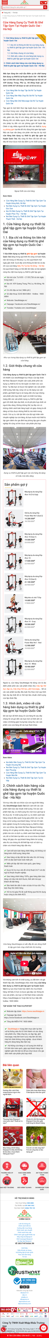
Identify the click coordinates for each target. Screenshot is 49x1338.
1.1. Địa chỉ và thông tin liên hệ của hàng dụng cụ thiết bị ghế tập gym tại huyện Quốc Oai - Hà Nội (26, 47)
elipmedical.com (24, 1301)
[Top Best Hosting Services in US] (24, 1271)
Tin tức (15, 13)
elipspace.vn (24, 1299)
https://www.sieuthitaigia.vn (33, 1011)
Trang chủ (7, 13)
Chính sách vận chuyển (24, 1230)
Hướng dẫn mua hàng (24, 1228)
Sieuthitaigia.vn (14, 1029)
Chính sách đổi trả (24, 1226)
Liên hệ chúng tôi (24, 1224)
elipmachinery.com (24, 1304)
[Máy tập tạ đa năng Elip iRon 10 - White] (13, 667)
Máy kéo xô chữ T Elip (33, 597)
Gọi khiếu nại (20, 1205)
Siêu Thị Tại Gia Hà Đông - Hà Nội (30, 266)
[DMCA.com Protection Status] (24, 1262)
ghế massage (34, 689)
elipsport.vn (24, 1293)
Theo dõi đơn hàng (24, 1254)
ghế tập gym (32, 254)
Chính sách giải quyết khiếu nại (24, 1235)
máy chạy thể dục (20, 689)
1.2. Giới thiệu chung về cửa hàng (20, 53)
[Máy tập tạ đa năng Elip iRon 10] (13, 561)
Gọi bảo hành (19, 1208)
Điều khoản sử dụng (24, 1250)
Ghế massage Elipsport (25, 1239)
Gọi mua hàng (20, 1203)
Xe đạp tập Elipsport (24, 1241)
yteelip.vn (24, 1297)
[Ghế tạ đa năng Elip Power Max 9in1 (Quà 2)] (13, 519)
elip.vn (24, 1295)
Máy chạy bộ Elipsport (24, 1237)
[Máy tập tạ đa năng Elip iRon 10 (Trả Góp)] (13, 497)
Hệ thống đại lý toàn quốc (24, 1252)
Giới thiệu (24, 1248)
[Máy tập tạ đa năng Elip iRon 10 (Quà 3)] (13, 582)
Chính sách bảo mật (24, 1232)
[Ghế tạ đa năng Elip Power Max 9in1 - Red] (13, 645)
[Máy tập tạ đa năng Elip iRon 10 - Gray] (13, 624)
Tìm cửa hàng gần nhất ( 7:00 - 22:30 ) (25, 1336)
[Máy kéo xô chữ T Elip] (13, 603)
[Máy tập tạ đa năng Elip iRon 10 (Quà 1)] (13, 540)
